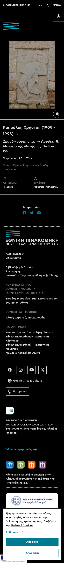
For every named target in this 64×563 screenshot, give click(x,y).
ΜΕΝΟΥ (57, 5)
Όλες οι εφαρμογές (19, 449)
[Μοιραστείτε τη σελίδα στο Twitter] (31, 213)
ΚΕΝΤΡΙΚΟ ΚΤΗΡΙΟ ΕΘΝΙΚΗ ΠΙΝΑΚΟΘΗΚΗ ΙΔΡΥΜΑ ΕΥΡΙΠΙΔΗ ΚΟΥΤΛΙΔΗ (26, 289)
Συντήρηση (13, 271)
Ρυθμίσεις (12, 532)
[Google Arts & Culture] (26, 382)
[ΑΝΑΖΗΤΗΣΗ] (47, 5)
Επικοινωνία (13, 258)
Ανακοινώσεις (15, 254)
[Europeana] (19, 392)
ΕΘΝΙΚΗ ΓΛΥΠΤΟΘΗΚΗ (21, 312)
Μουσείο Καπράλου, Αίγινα (23, 353)
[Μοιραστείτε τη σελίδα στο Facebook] (24, 213)
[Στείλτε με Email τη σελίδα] (39, 213)
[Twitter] (43, 371)
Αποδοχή (32, 542)
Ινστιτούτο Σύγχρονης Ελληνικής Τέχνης (32, 275)
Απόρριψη (32, 553)
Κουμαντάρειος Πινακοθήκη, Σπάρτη (29, 332)
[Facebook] (11, 371)
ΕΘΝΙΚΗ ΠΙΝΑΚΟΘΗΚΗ (18, 5)
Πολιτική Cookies (22, 525)
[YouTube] (32, 371)
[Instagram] (22, 371)
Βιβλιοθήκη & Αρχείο (19, 267)
